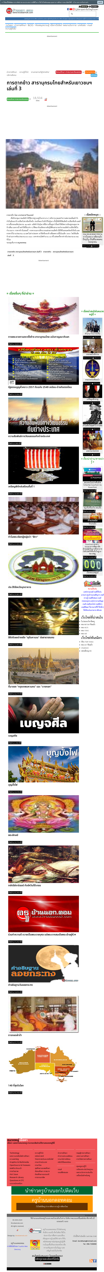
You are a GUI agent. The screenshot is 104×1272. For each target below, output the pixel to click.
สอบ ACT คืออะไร (87, 645)
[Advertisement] (52, 52)
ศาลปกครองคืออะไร (92, 379)
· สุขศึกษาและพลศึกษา (42, 1168)
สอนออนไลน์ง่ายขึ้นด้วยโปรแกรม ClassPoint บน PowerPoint (92, 484)
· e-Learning (14, 1159)
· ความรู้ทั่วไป (38, 1153)
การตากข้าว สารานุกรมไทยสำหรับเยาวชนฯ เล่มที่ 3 (24, 252)
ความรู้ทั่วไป (23, 72)
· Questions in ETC (16, 1180)
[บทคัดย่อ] (81, 25)
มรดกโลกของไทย (92, 451)
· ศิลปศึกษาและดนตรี (41, 1174)
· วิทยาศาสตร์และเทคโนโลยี (43, 1159)
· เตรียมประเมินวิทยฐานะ (84, 1169)
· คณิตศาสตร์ (39, 1156)
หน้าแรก (94, 75)
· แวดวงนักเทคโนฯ (15, 1183)
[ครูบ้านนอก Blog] (30, 25)
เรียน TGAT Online (87, 642)
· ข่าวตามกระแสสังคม (64, 1156)
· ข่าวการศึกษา (62, 1153)
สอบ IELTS (84, 627)
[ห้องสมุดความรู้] (42, 25)
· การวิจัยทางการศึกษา (84, 1159)
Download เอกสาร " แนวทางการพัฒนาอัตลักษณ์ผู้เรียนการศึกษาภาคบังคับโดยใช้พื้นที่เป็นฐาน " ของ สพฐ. (92, 549)
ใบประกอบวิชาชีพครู (88, 621)
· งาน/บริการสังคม (63, 1159)
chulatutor (85, 648)
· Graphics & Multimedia (19, 1162)
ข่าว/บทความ (90, 72)
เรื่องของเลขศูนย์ (92, 572)
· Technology (14, 1153)
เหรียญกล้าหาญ (92, 399)
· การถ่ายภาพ (13, 1171)
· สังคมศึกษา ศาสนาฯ (42, 1171)
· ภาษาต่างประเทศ (40, 1162)
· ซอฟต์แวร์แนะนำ (15, 1168)
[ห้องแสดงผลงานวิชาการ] (70, 25)
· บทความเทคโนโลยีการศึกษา (19, 1156)
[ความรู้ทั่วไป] (10, 28)
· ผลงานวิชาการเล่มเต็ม (84, 1172)
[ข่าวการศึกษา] (20, 25)
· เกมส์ (59, 1169)
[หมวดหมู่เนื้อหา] (56, 25)
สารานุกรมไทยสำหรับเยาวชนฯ (63, 252)
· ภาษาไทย (37, 1165)
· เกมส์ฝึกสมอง (62, 1172)
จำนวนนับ (92, 523)
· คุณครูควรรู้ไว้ (81, 1166)
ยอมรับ (100, 2)
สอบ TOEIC (85, 630)
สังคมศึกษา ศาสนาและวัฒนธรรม (69, 72)
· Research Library (16, 1177)
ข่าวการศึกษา (12, 72)
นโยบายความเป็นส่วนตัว (80, 2)
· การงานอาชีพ (39, 1177)
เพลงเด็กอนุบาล (86, 651)
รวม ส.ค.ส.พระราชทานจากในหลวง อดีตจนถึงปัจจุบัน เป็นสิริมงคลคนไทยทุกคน (92, 238)
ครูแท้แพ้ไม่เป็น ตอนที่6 (92, 507)
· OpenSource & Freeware (19, 1165)
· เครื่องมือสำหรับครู (83, 1175)
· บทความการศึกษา (82, 1156)
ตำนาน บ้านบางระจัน (92, 333)
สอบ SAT (84, 633)
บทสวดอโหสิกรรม (92, 354)
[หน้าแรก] (9, 25)
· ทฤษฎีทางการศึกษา (83, 1153)
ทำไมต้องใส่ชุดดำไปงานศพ (92, 425)
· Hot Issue (13, 1174)
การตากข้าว (47, 252)
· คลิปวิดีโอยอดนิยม (64, 1162)
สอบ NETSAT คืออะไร (88, 624)
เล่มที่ (9, 255)
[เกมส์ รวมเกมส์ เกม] (90, 25)
